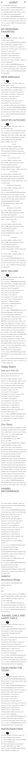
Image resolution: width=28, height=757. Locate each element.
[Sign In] (26, 2)
